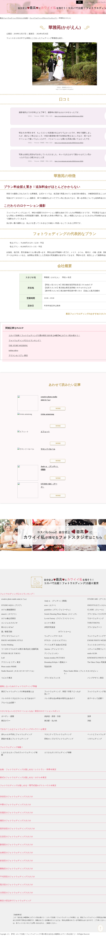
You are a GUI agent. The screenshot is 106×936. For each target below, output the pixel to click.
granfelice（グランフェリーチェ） (57, 610)
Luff (3, 658)
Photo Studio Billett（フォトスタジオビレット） (81, 672)
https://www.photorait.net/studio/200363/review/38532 (69, 142)
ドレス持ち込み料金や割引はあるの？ (59, 698)
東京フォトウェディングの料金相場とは (17, 692)
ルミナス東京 (49, 623)
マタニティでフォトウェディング (57, 734)
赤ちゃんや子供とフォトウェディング (16, 734)
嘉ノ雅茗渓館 (6, 632)
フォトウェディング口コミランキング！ (25, 340)
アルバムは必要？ (8, 703)
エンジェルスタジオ (9, 623)
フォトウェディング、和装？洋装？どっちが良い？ (62, 693)
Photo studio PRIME (9, 667)
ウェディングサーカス (53, 636)
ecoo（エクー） (50, 605)
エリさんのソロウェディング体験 (57, 752)
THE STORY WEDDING (18, 346)
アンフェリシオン (51, 653)
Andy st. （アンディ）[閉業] (55, 601)
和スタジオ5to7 (7, 627)
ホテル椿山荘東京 (8, 618)
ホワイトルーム (64, 632)
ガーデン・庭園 (7, 716)
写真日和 (48, 667)
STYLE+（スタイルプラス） (55, 640)
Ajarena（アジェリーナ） (54, 649)
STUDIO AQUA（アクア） (12, 605)
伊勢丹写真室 (49, 627)
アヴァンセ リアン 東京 (18, 355)
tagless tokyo (13, 350)
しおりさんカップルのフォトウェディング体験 (19, 754)
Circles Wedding (7, 645)
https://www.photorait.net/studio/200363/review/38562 (69, 116)
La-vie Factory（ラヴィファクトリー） (59, 618)
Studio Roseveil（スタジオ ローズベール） (18, 671)
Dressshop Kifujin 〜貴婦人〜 (55, 662)
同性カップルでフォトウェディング (58, 739)
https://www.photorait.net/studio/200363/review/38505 (69, 161)
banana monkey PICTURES (54, 658)
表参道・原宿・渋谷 (52, 716)
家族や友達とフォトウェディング (14, 739)
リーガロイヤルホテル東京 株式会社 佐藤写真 (20, 649)
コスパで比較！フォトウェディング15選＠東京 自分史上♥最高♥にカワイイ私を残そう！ (44, 335)
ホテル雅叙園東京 (8, 610)
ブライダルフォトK (52, 678)
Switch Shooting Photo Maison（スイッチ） (61, 614)
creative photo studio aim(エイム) (13, 599)
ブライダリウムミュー (10, 636)
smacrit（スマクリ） (9, 614)
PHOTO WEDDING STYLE (12, 640)
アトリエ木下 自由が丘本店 (55, 645)
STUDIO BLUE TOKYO (10, 653)
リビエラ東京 (6, 678)
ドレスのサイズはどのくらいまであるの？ (18, 698)
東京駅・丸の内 (50, 721)
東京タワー (5, 721)
